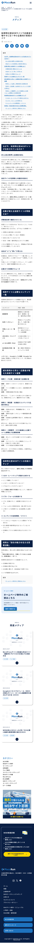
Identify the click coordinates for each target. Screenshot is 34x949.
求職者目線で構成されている (14, 69)
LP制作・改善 (8, 910)
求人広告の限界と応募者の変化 (14, 61)
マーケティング (8, 766)
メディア (9, 7)
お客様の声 (7, 891)
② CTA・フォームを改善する (14, 100)
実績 (5, 889)
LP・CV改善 (7, 785)
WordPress (7, 777)
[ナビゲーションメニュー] (31, 3)
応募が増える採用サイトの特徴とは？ (15, 66)
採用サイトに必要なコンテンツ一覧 (14, 76)
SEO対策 (6, 761)
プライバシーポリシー (11, 902)
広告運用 (5, 768)
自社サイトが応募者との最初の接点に (16, 64)
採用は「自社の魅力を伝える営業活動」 (15, 106)
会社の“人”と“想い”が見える (14, 71)
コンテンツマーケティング (11, 772)
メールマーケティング (10, 783)
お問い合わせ (9, 931)
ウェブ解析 (6, 770)
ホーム (6, 886)
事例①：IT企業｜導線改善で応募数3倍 (17, 84)
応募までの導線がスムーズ (13, 74)
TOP (2, 7)
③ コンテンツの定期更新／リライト (16, 103)
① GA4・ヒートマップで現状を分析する (17, 98)
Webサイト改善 (8, 774)
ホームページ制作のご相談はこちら (16, 108)
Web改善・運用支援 (10, 913)
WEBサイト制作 (8, 763)
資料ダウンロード (10, 925)
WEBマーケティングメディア (13, 894)
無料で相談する (10, 609)
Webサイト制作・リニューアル (14, 907)
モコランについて (9, 900)
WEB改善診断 (9, 919)
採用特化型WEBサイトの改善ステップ (15, 95)
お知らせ (6, 897)
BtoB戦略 (6, 779)
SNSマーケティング (9, 781)
